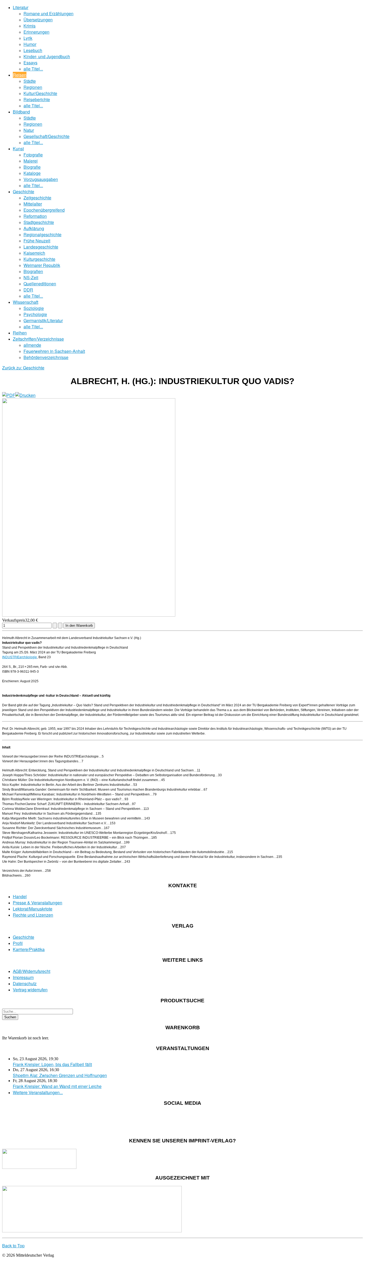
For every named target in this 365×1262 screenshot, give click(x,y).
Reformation (35, 216)
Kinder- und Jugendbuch (47, 56)
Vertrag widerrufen (30, 990)
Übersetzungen (38, 20)
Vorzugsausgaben (41, 179)
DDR (28, 290)
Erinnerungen (36, 32)
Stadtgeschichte (39, 222)
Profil (18, 943)
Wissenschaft (25, 302)
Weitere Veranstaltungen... (38, 1092)
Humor (30, 44)
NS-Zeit (31, 277)
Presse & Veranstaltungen (37, 903)
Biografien (33, 271)
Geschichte (23, 191)
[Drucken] (25, 395)
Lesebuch (33, 50)
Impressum (23, 977)
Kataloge (32, 173)
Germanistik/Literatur (43, 320)
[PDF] (8, 395)
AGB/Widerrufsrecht (31, 971)
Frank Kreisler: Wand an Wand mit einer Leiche (57, 1086)
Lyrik (28, 38)
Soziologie (34, 308)
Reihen (20, 333)
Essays (30, 63)
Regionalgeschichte (42, 234)
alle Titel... (33, 69)
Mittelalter (33, 204)
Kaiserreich (34, 253)
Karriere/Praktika (29, 949)
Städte (30, 81)
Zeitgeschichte (37, 198)
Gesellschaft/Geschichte (46, 136)
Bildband (21, 112)
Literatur (20, 7)
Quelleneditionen (40, 284)
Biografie (32, 167)
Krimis (30, 26)
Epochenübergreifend (44, 210)
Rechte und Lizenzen (33, 915)
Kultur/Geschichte (40, 93)
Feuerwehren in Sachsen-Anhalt (54, 351)
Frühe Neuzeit (37, 241)
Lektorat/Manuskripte (32, 909)
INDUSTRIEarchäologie (19, 656)
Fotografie (33, 155)
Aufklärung (34, 228)
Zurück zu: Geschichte (23, 368)
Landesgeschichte (41, 247)
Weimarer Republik (42, 265)
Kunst (18, 148)
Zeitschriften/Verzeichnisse (38, 339)
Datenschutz (25, 983)
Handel (20, 896)
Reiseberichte (37, 99)
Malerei (31, 161)
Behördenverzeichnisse (46, 357)
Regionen (33, 87)
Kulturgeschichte (39, 259)
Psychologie (35, 314)
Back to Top (13, 1246)
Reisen (19, 75)
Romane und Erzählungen (48, 13)
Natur (29, 130)
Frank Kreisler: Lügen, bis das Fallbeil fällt (52, 1064)
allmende (32, 345)
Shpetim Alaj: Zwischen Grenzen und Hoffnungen (60, 1075)
